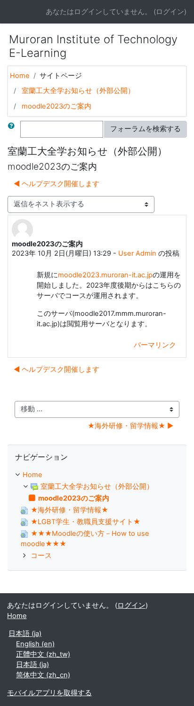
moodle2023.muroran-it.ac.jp (105, 275)
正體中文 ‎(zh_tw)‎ (43, 654)
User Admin (137, 253)
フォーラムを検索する (145, 129)
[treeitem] (97, 475)
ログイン (170, 12)
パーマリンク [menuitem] (155, 345)
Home (20, 75)
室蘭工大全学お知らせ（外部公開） (78, 90)
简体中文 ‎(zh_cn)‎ (43, 675)
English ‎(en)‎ (35, 644)
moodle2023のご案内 (56, 106)
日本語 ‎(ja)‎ (24, 633)
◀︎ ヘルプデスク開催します (56, 184)
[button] (13, 129)
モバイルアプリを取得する (49, 693)
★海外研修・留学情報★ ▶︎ (130, 426)
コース (41, 555)
